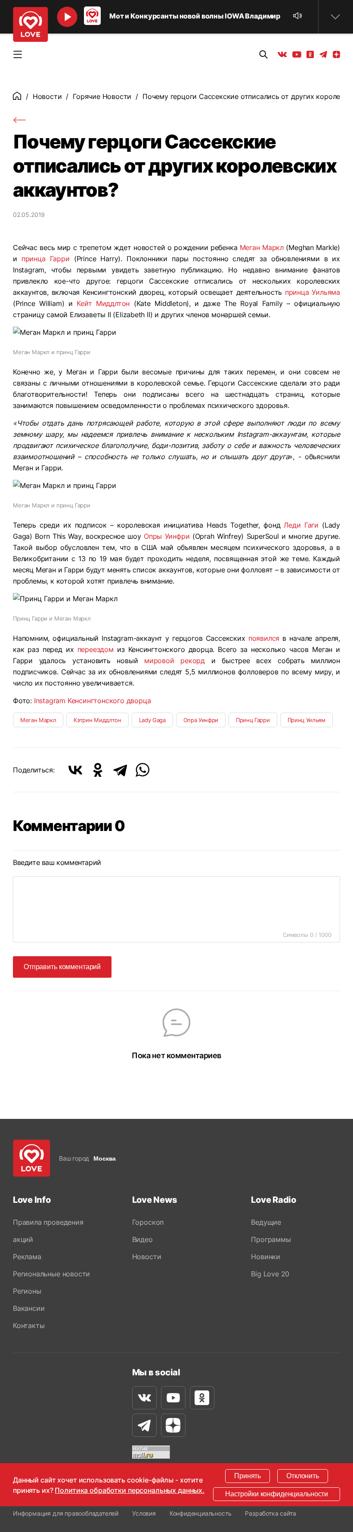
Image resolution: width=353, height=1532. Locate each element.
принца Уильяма (312, 292)
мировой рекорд (174, 660)
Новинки (265, 1256)
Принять (247, 1475)
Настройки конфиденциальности (276, 1494)
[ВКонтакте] (75, 770)
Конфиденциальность (201, 1513)
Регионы (27, 1291)
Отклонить (302, 1475)
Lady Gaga (152, 720)
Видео (142, 1239)
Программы (271, 1239)
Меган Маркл (262, 247)
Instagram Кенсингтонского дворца (92, 700)
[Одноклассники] (97, 770)
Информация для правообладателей (65, 1513)
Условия (144, 1513)
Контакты (28, 1325)
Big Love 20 (270, 1273)
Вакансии (28, 1308)
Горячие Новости (102, 96)
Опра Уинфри (200, 720)
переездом (95, 649)
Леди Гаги (301, 525)
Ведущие (266, 1222)
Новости (47, 96)
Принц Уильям (306, 720)
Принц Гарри (252, 720)
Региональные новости (51, 1273)
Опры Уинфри (166, 536)
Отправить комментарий (62, 966)
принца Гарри (46, 258)
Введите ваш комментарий (57, 862)
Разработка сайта (270, 1513)
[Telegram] (120, 770)
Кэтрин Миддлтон (97, 720)
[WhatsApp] (142, 770)
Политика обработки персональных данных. (129, 1490)
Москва (104, 1158)
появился (263, 638)
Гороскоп (148, 1222)
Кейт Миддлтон (103, 303)
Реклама (27, 1256)
